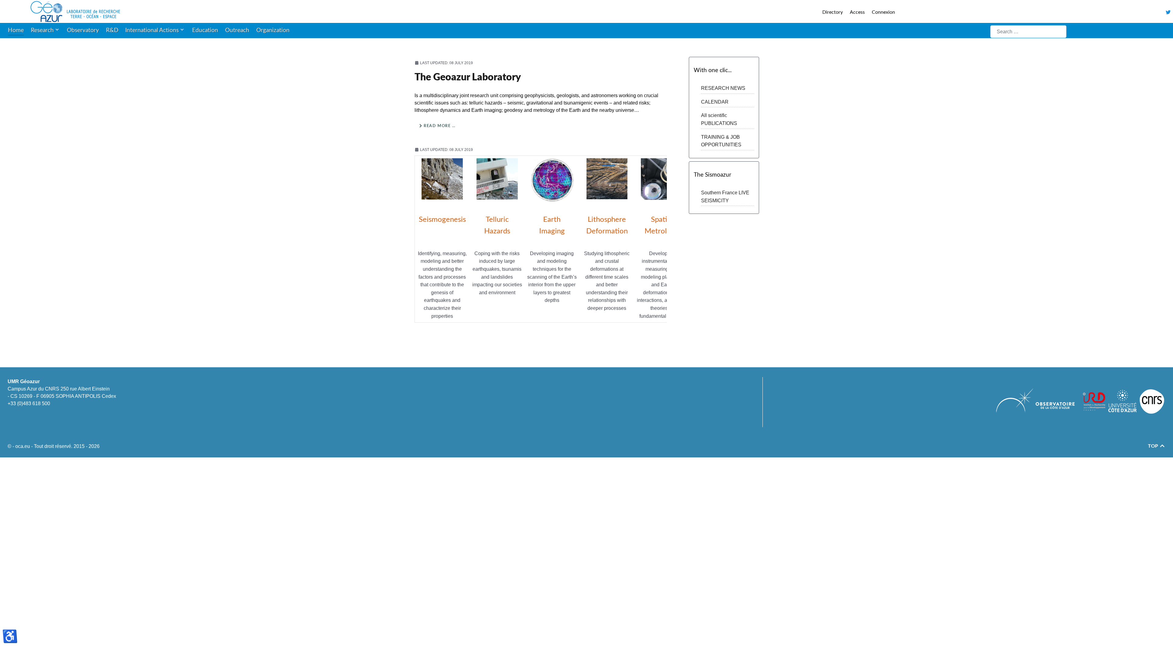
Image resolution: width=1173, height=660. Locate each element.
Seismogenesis (442, 219)
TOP (1153, 446)
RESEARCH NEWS (723, 88)
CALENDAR (715, 102)
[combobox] (1028, 31)
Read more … (439, 126)
